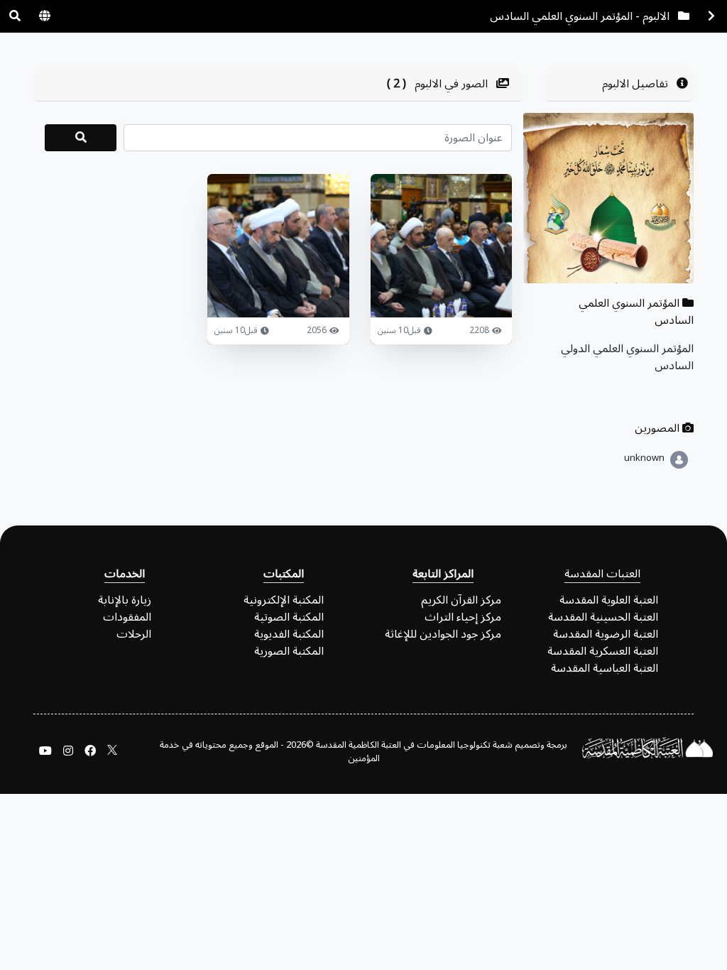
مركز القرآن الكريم (461, 600)
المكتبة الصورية (289, 651)
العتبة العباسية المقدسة (604, 668)
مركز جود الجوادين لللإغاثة (443, 634)
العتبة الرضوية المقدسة (605, 634)
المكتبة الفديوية (289, 634)
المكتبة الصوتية (289, 617)
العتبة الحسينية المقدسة (603, 617)
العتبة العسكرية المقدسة (602, 651)
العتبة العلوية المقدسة (608, 600)
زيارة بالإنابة (124, 600)
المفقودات (127, 617)
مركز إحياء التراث (463, 617)
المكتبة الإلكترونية (284, 600)
